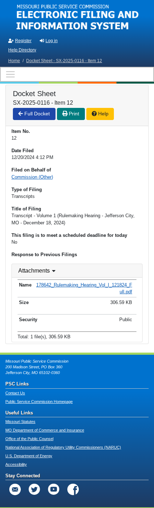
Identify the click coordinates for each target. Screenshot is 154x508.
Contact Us (15, 393)
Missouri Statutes (20, 421)
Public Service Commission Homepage (39, 401)
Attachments (34, 271)
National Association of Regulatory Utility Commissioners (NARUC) (63, 447)
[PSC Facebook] (73, 489)
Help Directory (22, 50)
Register (23, 40)
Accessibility (16, 464)
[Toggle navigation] (77, 74)
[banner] (77, 17)
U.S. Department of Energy (28, 456)
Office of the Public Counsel (29, 439)
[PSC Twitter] (34, 489)
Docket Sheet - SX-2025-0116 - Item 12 (64, 60)
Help (103, 113)
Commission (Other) (32, 177)
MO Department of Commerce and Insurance (44, 430)
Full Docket (36, 113)
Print (73, 113)
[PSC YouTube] (53, 489)
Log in (51, 40)
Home (14, 60)
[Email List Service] (15, 489)
